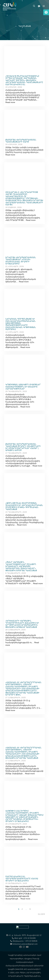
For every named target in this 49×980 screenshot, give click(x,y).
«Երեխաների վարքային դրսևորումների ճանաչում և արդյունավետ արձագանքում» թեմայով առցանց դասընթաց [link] (22, 624)
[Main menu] (43, 6)
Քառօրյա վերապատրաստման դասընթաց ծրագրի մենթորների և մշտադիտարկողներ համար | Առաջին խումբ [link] (23, 447)
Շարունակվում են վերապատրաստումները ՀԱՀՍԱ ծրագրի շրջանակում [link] (21, 878)
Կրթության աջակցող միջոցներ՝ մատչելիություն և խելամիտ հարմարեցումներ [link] (23, 386)
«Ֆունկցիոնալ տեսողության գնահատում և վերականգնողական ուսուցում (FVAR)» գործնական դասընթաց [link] (24, 506)
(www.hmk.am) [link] (21, 969)
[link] (46, 12)
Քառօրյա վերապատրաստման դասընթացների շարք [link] (20, 141)
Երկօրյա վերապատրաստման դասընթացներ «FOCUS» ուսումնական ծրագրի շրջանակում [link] (20, 260)
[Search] (34, 6)
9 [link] (30, 909)
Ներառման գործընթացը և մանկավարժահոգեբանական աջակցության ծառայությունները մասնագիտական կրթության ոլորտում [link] (20, 324)
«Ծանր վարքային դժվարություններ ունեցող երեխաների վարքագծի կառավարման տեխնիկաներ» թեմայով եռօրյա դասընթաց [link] (21, 566)
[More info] (38, 6)
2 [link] (22, 909)
